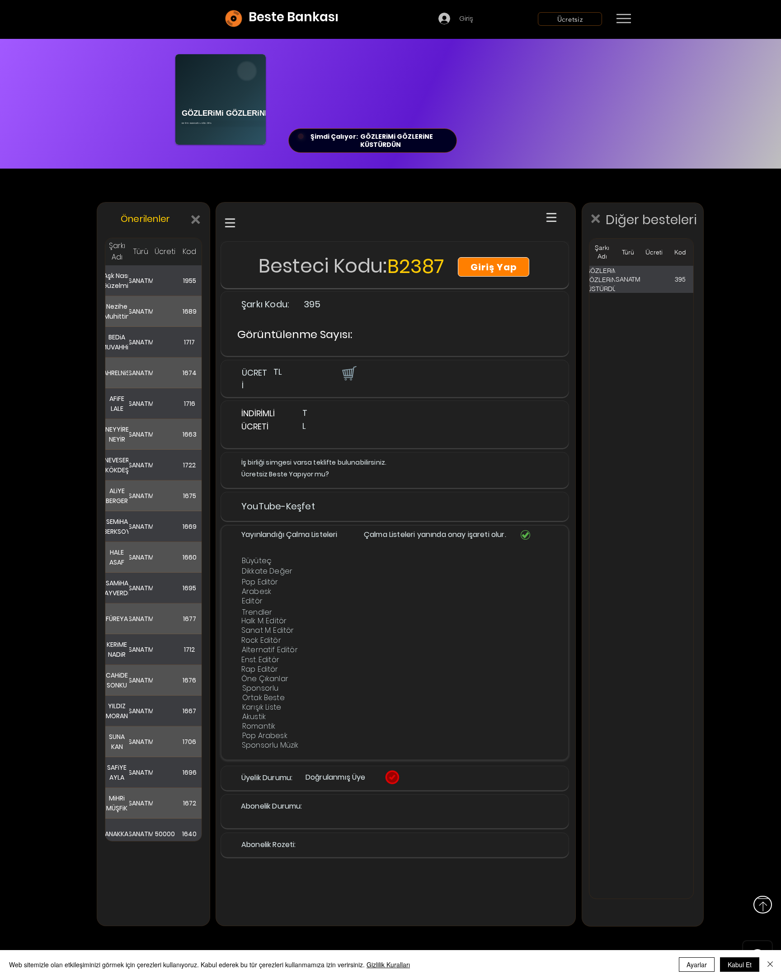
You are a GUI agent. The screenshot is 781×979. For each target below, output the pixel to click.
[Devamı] (677, 19)
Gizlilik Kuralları (388, 964)
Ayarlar (697, 964)
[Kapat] (770, 964)
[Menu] (623, 18)
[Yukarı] (762, 904)
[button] (348, 373)
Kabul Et (740, 964)
